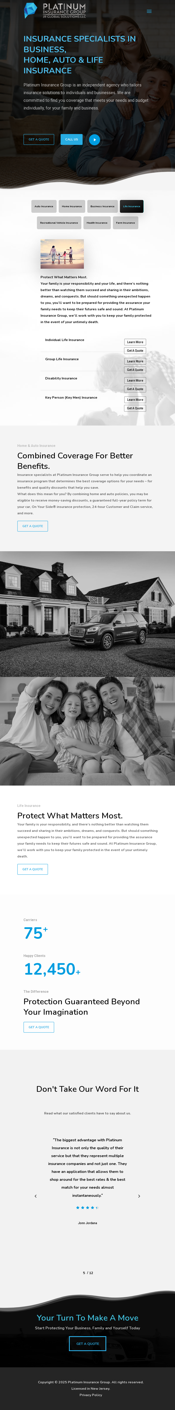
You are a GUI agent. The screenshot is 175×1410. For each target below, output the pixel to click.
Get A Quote (135, 350)
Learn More (135, 342)
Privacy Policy (91, 1395)
